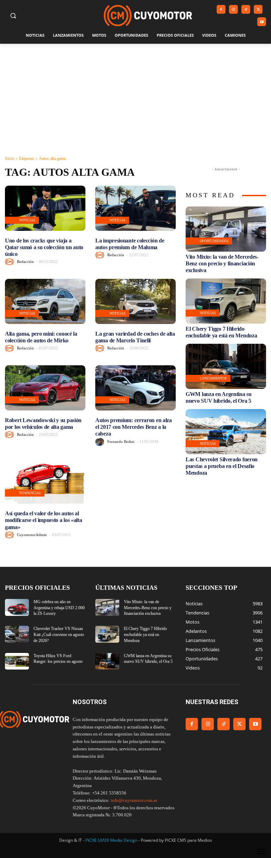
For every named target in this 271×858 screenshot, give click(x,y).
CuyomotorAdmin (32, 535)
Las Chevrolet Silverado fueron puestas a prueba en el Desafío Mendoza (222, 466)
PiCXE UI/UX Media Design (111, 840)
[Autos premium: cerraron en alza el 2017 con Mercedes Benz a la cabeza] (135, 387)
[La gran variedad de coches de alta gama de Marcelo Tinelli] (135, 301)
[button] (13, 15)
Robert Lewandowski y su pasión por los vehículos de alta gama (43, 423)
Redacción (25, 261)
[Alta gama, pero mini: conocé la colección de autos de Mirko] (45, 301)
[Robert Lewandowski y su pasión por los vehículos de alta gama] (45, 387)
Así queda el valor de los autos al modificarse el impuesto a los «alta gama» (43, 520)
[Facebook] (221, 9)
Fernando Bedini (120, 441)
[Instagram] (233, 9)
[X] (258, 9)
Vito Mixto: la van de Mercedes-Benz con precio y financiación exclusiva (222, 263)
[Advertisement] (135, 96)
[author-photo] (10, 261)
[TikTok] (245, 9)
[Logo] (148, 15)
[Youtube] (261, 21)
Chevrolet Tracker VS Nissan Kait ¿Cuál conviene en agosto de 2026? (59, 634)
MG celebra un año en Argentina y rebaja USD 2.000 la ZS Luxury (59, 607)
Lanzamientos (213, 378)
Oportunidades (214, 241)
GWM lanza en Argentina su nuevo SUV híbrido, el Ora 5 (219, 397)
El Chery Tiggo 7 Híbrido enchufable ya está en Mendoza (145, 634)
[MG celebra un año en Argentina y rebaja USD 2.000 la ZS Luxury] (17, 607)
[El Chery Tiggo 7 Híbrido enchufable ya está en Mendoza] (226, 301)
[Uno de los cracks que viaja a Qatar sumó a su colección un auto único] (45, 208)
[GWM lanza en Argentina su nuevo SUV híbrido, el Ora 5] (226, 366)
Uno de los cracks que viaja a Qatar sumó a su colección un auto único (44, 247)
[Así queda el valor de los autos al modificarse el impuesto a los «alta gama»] (45, 481)
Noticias (27, 220)
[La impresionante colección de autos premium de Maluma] (135, 208)
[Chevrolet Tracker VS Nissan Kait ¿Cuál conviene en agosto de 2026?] (17, 634)
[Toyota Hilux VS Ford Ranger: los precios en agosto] (17, 661)
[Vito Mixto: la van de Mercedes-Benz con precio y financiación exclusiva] (226, 229)
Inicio (9, 158)
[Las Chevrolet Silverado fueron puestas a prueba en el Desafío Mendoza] (226, 431)
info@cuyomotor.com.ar (134, 800)
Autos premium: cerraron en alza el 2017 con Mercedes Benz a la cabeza (133, 427)
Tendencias (30, 493)
